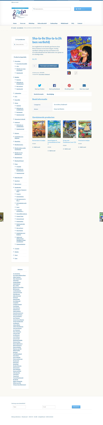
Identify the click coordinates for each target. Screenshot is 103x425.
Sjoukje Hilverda (17, 366)
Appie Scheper (16, 284)
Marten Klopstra (17, 345)
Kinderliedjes (20, 221)
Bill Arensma (16, 289)
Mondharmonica (19, 144)
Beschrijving (50, 94)
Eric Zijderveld (16, 301)
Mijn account (14, 2)
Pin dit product (69, 89)
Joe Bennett (16, 323)
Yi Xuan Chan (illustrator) (19, 384)
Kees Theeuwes (17, 331)
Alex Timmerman (17, 278)
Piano (16, 164)
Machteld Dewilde (17, 340)
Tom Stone (16, 374)
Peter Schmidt (16, 357)
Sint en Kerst (20, 228)
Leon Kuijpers (16, 336)
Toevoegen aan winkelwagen (48, 66)
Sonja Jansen (16, 367)
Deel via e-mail (84, 89)
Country (19, 194)
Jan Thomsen (16, 318)
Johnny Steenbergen (18, 326)
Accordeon (20, 27)
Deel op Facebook (54, 89)
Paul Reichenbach (17, 354)
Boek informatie (39, 94)
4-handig (19, 166)
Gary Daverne (16, 307)
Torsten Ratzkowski (18, 377)
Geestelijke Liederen (22, 213)
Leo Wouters (16, 335)
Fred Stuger (16, 306)
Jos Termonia (16, 330)
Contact (80, 23)
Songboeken (18, 187)
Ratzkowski (16, 360)
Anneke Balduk (17, 282)
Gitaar (16, 103)
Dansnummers (20, 196)
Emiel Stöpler (16, 299)
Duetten (19, 79)
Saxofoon (17, 180)
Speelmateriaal (20, 114)
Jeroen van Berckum (18, 321)
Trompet (17, 248)
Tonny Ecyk (16, 376)
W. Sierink (15, 379)
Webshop (31, 23)
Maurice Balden (17, 347)
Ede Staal (15, 297)
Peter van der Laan (17, 359)
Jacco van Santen (17, 316)
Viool (16, 255)
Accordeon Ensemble (22, 63)
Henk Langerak (17, 311)
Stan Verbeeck (16, 369)
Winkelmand (64, 23)
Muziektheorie (18, 157)
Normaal (15, 352)
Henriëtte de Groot (18, 313)
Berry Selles (16, 285)
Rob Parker (16, 362)
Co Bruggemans (17, 290)
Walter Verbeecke (17, 381)
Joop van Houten (59, 109)
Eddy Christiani (17, 296)
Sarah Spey (16, 364)
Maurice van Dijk (17, 348)
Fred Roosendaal (17, 304)
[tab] (38, 94)
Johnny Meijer (16, 325)
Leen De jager (16, 333)
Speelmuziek (20, 73)
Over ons (22, 23)
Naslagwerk (19, 112)
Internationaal (20, 219)
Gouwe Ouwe (20, 216)
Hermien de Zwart (17, 314)
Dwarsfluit (17, 99)
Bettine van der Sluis (18, 287)
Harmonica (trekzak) (20, 119)
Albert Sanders (17, 277)
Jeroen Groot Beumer (18, 319)
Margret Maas (16, 342)
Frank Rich (15, 302)
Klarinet (17, 133)
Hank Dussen (16, 309)
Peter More (16, 355)
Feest (18, 207)
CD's (18, 66)
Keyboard (47, 74)
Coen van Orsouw (17, 292)
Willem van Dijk (17, 383)
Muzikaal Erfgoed (19, 160)
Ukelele (17, 251)
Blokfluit (17, 77)
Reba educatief (42, 23)
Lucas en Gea (16, 338)
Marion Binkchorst (17, 343)
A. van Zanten (16, 273)
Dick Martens (16, 294)
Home (15, 23)
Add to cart (37, 147)
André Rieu (16, 280)
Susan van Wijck (17, 371)
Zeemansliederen (21, 244)
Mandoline (17, 141)
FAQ (72, 23)
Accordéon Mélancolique (19, 275)
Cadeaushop (53, 23)
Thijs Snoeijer (16, 372)
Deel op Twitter (39, 89)
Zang (16, 258)
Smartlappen (20, 230)
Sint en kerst (20, 86)
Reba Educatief (18, 177)
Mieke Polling (16, 350)
